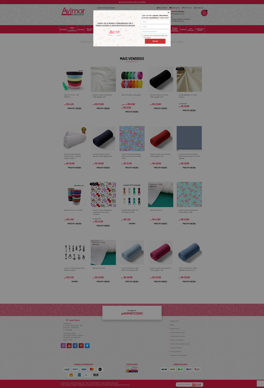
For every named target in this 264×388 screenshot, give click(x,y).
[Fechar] (168, 12)
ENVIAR (155, 41)
